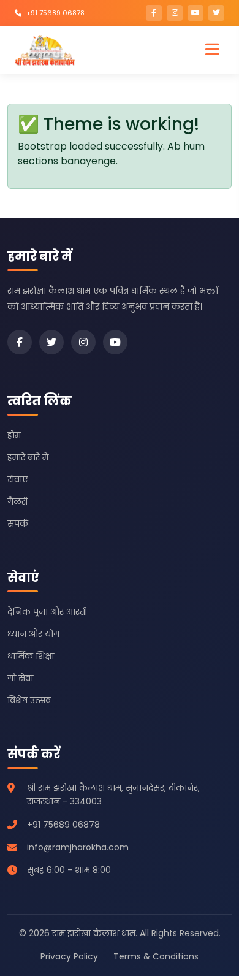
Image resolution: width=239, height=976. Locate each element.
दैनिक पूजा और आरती (47, 612)
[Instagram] (83, 342)
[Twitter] (51, 342)
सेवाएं (17, 479)
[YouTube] (115, 342)
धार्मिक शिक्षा (30, 656)
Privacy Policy (69, 956)
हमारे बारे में (27, 457)
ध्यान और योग (33, 634)
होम (14, 435)
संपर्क (17, 523)
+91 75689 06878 (55, 13)
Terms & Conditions (156, 956)
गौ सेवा (20, 678)
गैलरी (17, 501)
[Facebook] (19, 342)
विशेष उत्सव (29, 700)
